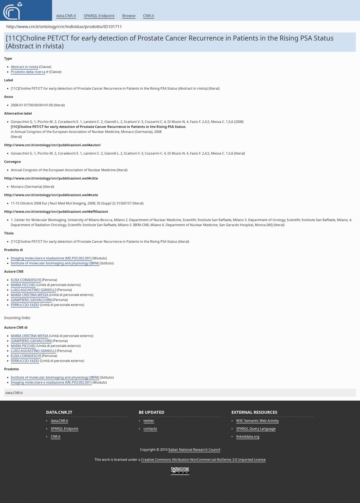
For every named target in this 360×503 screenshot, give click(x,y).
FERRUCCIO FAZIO (25, 304)
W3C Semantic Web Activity (257, 420)
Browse (128, 15)
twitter (149, 420)
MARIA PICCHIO (23, 284)
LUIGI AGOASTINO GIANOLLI (33, 289)
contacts (150, 428)
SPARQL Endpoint (99, 15)
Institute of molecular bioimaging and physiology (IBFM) (55, 263)
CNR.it (148, 15)
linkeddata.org (247, 436)
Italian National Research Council (194, 449)
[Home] (26, 10)
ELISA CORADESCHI (26, 280)
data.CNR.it (66, 15)
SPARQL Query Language (256, 428)
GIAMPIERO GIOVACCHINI (31, 299)
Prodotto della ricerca (28, 71)
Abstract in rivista (24, 66)
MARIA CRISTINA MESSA (29, 294)
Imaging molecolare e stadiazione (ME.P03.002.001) (51, 258)
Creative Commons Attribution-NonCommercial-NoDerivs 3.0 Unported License (203, 459)
